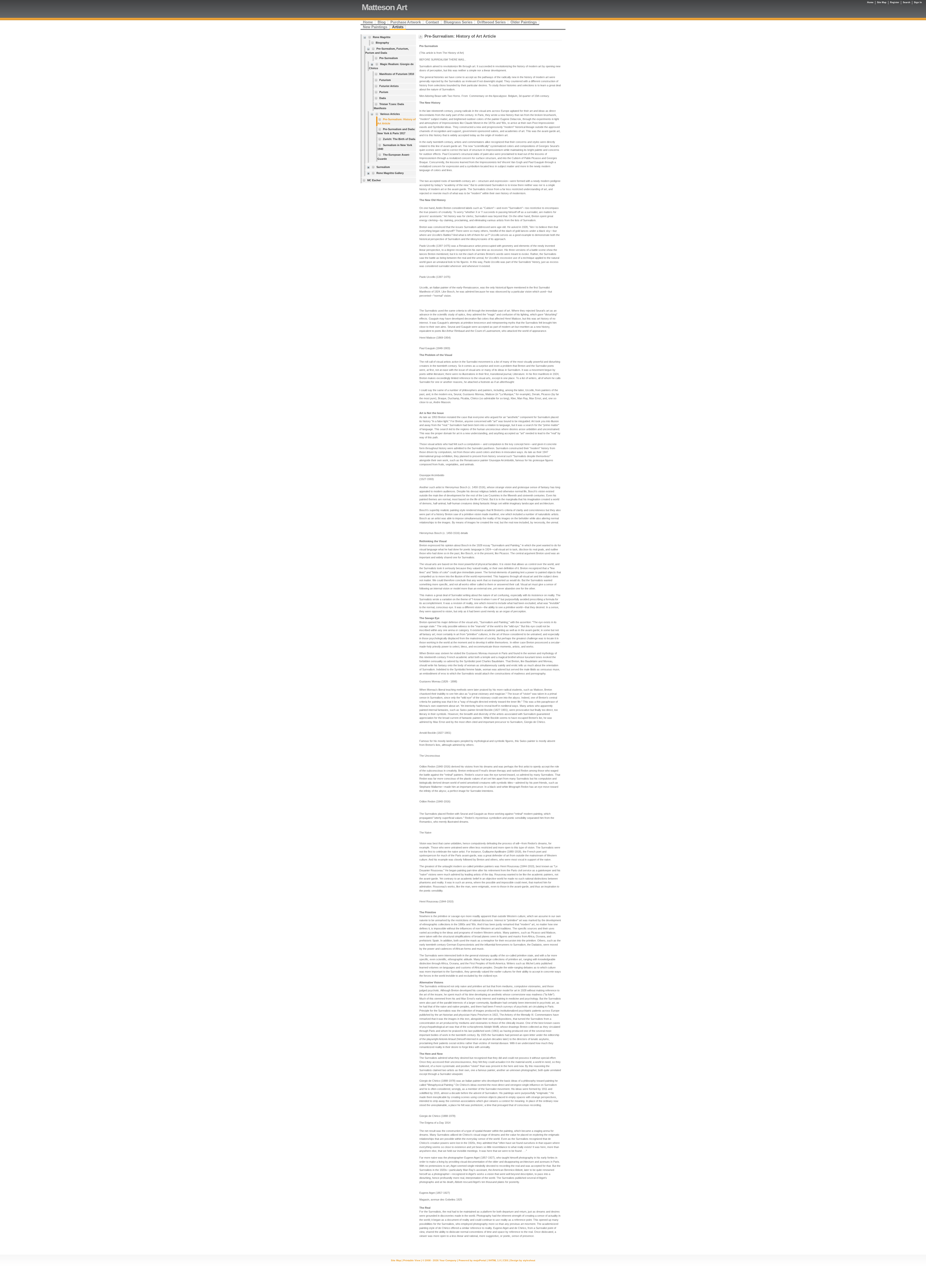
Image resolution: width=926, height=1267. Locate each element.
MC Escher (374, 180)
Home (870, 2)
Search (906, 2)
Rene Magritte (381, 37)
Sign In (918, 2)
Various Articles (390, 114)
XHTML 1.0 (494, 1260)
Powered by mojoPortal (472, 1260)
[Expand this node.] (373, 64)
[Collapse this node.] (365, 37)
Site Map (396, 1260)
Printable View (411, 1260)
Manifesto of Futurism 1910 (396, 74)
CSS (505, 1260)
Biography (382, 42)
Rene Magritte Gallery (390, 173)
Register (894, 2)
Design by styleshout (522, 1260)
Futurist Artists (389, 86)
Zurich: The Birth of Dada (399, 139)
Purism (383, 92)
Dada (382, 98)
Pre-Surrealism (388, 58)
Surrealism (383, 167)
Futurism (385, 80)
